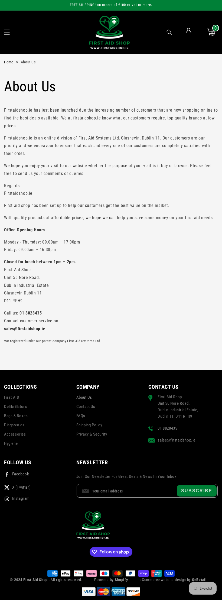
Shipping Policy (89, 425)
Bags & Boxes (16, 415)
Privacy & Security (91, 434)
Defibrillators (15, 406)
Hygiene (11, 443)
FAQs (80, 415)
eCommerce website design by (166, 580)
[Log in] (188, 32)
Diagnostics (14, 425)
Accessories (15, 434)
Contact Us (85, 406)
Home (8, 62)
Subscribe (196, 490)
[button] (7, 32)
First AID (11, 397)
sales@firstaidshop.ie (24, 328)
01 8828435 (167, 428)
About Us (84, 397)
